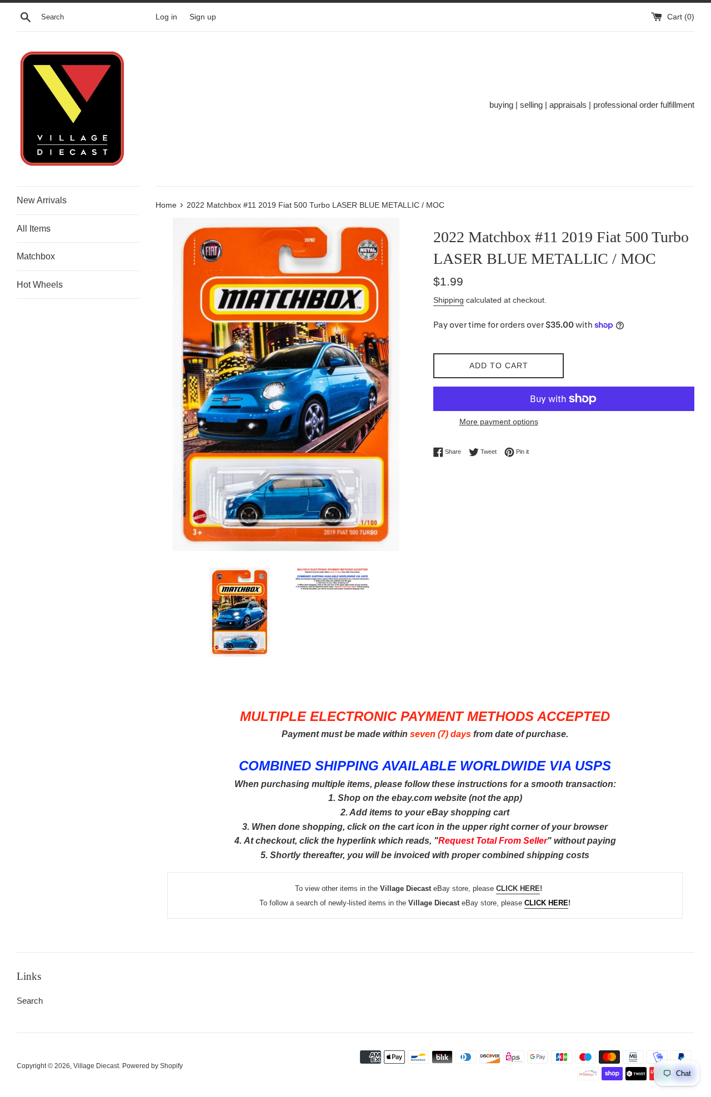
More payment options (498, 421)
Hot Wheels (40, 284)
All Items (34, 228)
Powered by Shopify (152, 1066)
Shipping (448, 299)
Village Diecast (96, 1066)
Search (30, 1000)
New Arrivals (42, 200)
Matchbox (36, 256)
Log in (166, 17)
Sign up (202, 17)
